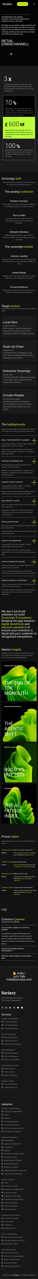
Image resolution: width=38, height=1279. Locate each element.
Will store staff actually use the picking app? (16, 957)
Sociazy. (8, 4)
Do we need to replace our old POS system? (15, 929)
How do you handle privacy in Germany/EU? (12, 950)
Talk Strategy (21, 4)
